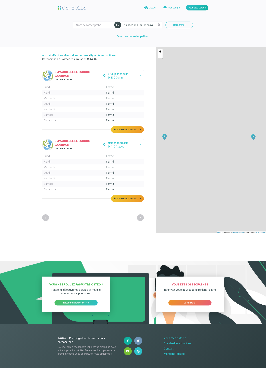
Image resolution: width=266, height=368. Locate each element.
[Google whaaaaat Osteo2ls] (138, 351)
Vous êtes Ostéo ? (197, 7)
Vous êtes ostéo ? (175, 338)
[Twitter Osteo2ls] (138, 341)
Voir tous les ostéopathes (133, 36)
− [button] (160, 56)
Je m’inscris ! (190, 302)
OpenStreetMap (238, 232)
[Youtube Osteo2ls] (128, 351)
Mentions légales (174, 353)
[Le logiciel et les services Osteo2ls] (72, 7)
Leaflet (219, 232)
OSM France (260, 232)
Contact (168, 348)
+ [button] (160, 51)
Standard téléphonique (177, 343)
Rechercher (179, 24)
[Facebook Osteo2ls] (128, 341)
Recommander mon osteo (76, 302)
